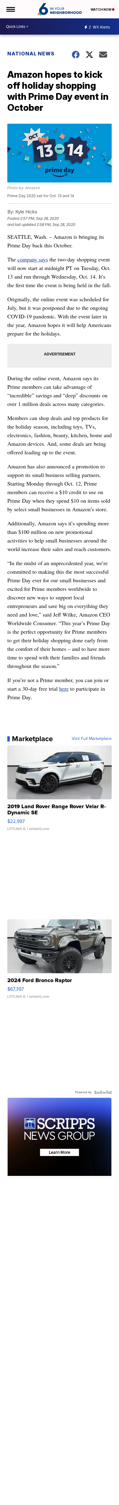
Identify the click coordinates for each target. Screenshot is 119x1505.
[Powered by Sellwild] (103, 1092)
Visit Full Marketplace (92, 739)
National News (31, 54)
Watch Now (101, 9)
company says (32, 259)
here (64, 688)
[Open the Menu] (10, 9)
